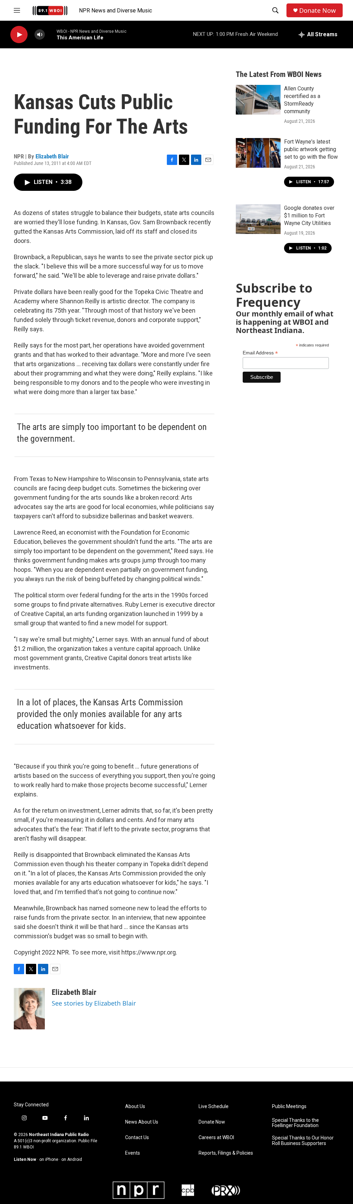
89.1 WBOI (24, 1147)
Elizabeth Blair (52, 156)
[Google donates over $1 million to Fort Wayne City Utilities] (258, 219)
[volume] (40, 34)
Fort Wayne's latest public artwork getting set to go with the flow (311, 149)
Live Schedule (214, 1106)
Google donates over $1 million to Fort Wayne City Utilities (309, 215)
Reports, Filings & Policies (226, 1153)
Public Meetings (289, 1106)
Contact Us (137, 1137)
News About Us (141, 1122)
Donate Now (317, 10)
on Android (71, 1159)
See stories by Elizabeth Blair (94, 1003)
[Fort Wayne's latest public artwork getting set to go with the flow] (258, 153)
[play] (18, 35)
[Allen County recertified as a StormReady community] (258, 100)
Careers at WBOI (216, 1137)
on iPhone (48, 1159)
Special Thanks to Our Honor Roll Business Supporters (303, 1140)
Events (132, 1153)
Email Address (260, 353)
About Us (135, 1106)
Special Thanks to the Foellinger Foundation (295, 1123)
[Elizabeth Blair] (29, 1008)
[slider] (51, 34)
